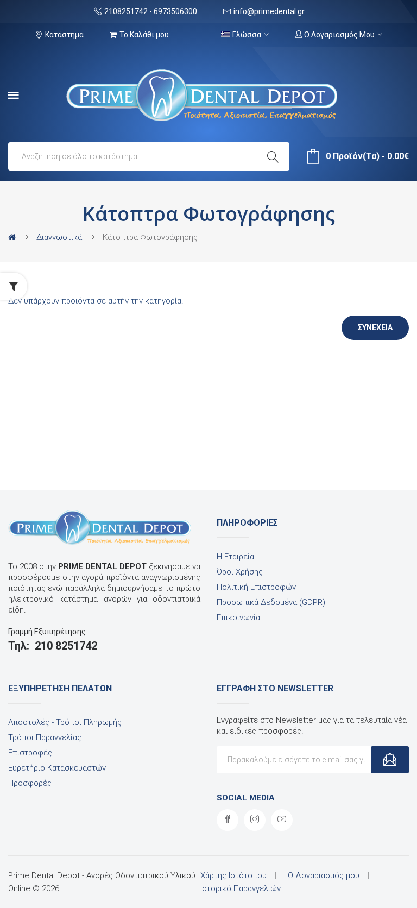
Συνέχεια (375, 327)
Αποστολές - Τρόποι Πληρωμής (65, 722)
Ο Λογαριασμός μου (323, 875)
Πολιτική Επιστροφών (256, 587)
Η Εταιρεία (235, 557)
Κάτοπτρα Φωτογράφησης (150, 237)
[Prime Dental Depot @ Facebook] (227, 820)
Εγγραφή (390, 759)
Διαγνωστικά (59, 237)
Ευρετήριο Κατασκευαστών (57, 768)
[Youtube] (282, 820)
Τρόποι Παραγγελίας (44, 737)
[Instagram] (255, 820)
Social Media (246, 798)
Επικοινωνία (238, 617)
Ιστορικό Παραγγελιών (240, 888)
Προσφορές (30, 783)
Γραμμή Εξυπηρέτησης (47, 631)
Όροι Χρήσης (240, 572)
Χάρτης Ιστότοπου (233, 875)
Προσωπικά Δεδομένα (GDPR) (271, 602)
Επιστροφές (30, 753)
